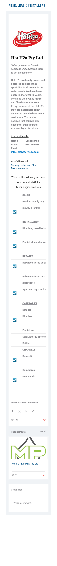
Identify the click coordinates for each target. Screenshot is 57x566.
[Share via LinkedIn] (26, 411)
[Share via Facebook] (12, 411)
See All (43, 431)
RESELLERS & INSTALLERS (26, 5)
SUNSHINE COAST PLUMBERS (24, 402)
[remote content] (28, 57)
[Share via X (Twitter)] (19, 411)
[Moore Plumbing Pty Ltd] (28, 448)
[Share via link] (32, 411)
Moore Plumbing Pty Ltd (25, 463)
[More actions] (44, 20)
